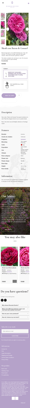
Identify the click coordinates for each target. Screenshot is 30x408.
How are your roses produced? (10, 313)
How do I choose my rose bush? (10, 317)
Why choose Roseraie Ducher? (10, 305)
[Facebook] (2, 300)
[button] (23, 4)
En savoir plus (5, 60)
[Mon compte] (25, 4)
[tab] (15, 305)
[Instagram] (5, 300)
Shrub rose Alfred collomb (9, 267)
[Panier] (28, 4)
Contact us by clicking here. (8, 296)
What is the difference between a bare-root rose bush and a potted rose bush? (13, 309)
